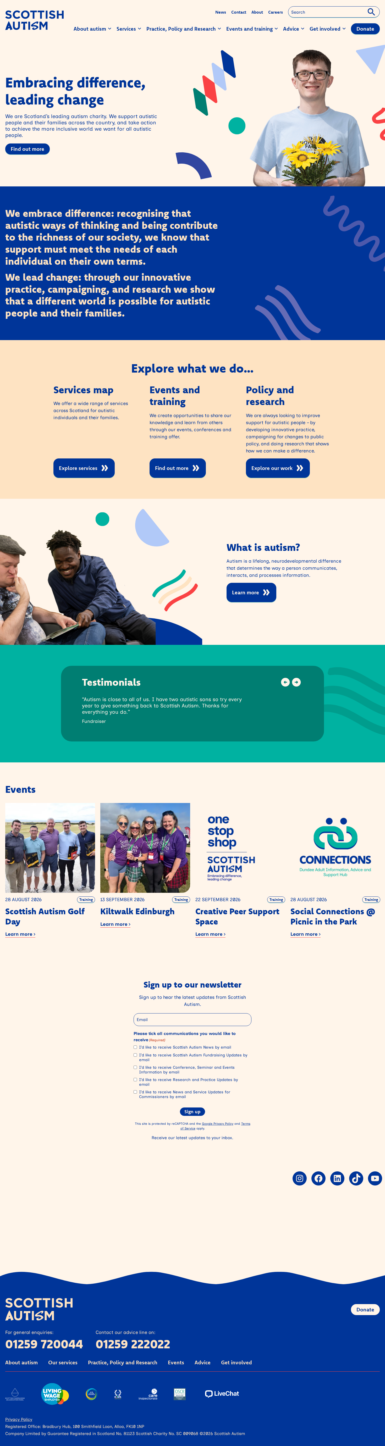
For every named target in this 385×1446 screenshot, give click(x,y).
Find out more (27, 149)
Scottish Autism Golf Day (45, 916)
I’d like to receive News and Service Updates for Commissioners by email (184, 1094)
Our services (63, 1362)
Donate (365, 1309)
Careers (275, 12)
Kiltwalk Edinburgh (137, 911)
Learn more (245, 592)
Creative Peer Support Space (237, 916)
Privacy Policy (18, 1419)
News (220, 12)
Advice (203, 1362)
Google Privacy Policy (217, 1123)
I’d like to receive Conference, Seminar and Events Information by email (187, 1069)
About (257, 12)
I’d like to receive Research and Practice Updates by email (188, 1082)
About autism (21, 1362)
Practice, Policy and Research (122, 1362)
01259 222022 (133, 1343)
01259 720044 (44, 1343)
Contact (238, 12)
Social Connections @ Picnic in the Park (332, 916)
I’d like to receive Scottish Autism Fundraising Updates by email (193, 1057)
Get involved (236, 1362)
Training (86, 899)
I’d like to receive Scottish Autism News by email (185, 1047)
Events (176, 1362)
